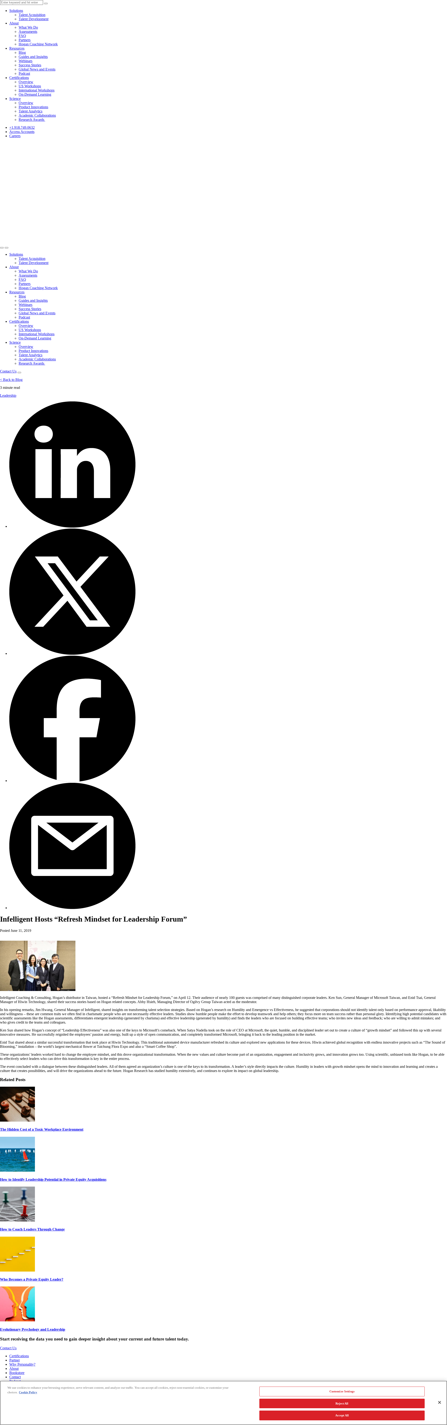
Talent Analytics (30, 111)
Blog (22, 52)
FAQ (22, 36)
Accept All (342, 1415)
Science (15, 99)
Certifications (19, 78)
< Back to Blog (11, 380)
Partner (14, 1360)
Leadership (8, 395)
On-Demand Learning (35, 94)
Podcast (24, 73)
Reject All (341, 1403)
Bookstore (16, 1373)
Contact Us (8, 371)
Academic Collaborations (37, 115)
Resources (16, 48)
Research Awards (32, 120)
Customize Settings (342, 1391)
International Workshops (36, 90)
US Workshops (30, 86)
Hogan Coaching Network (38, 44)
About (14, 23)
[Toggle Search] (2, 247)
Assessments (28, 32)
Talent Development (33, 19)
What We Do (28, 27)
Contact (15, 1377)
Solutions (16, 11)
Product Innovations (33, 107)
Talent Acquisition (32, 15)
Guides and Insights (33, 57)
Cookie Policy (28, 1392)
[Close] (439, 1402)
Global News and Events (37, 69)
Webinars (25, 61)
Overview (26, 82)
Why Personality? (22, 1364)
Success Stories (30, 65)
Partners (24, 40)
